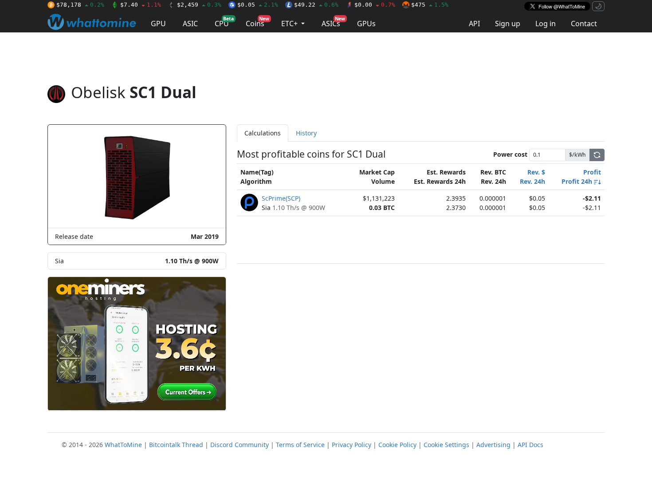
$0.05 (257, 4)
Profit (592, 172)
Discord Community (239, 444)
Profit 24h (578, 181)
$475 (429, 4)
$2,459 (199, 4)
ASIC (190, 23)
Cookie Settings (446, 444)
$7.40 (140, 4)
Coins (257, 22)
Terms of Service (300, 444)
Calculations (262, 133)
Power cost (510, 154)
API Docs (530, 444)
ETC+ (290, 23)
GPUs (366, 23)
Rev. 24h (532, 181)
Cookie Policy (397, 444)
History (306, 133)
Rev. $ (536, 172)
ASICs (333, 22)
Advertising (493, 444)
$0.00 (374, 4)
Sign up (507, 23)
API (474, 23)
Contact (584, 23)
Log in (545, 23)
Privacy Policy (351, 444)
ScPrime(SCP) (281, 198)
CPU (224, 22)
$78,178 (80, 4)
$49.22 (316, 4)
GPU (158, 23)
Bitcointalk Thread (176, 444)
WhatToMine (123, 444)
